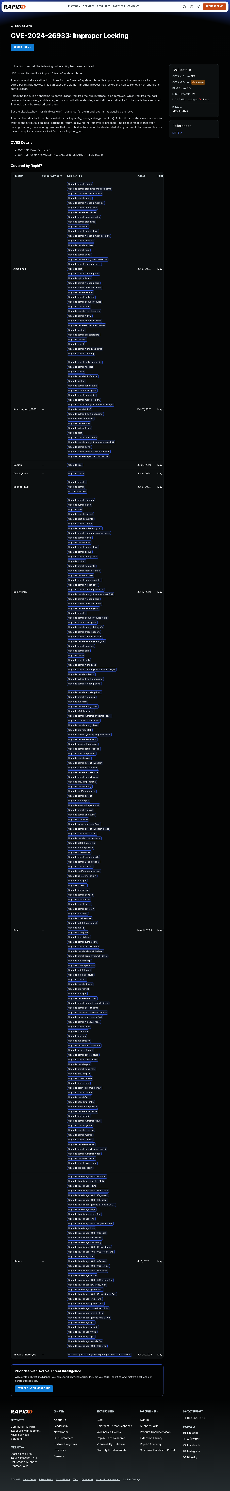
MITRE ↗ (177, 132)
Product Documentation (155, 1432)
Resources (103, 6)
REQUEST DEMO (22, 47)
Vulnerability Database (111, 1444)
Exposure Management (25, 1430)
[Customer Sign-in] (199, 7)
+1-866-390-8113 (194, 1418)
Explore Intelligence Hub (34, 1388)
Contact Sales (19, 1466)
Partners (119, 6)
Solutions (17, 1438)
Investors (60, 1450)
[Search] (185, 7)
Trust (75, 1479)
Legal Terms (29, 1479)
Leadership (61, 1426)
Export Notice (63, 1479)
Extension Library (151, 1438)
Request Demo (214, 6)
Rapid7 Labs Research (111, 1438)
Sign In (144, 1420)
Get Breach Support (24, 1462)
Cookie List (87, 1479)
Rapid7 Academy (150, 1444)
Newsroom (61, 1432)
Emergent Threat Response (114, 1426)
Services (88, 6)
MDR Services (20, 1434)
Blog (100, 1420)
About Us (60, 1420)
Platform (74, 6)
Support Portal (149, 1426)
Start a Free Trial (21, 1454)
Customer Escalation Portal (157, 1450)
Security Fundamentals (111, 1450)
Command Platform (23, 1426)
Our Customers (63, 1438)
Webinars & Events (109, 1432)
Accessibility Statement (108, 1479)
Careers (59, 1456)
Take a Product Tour (24, 1458)
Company (133, 6)
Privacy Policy (46, 1479)
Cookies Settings (131, 1479)
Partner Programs (65, 1444)
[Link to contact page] (192, 7)
